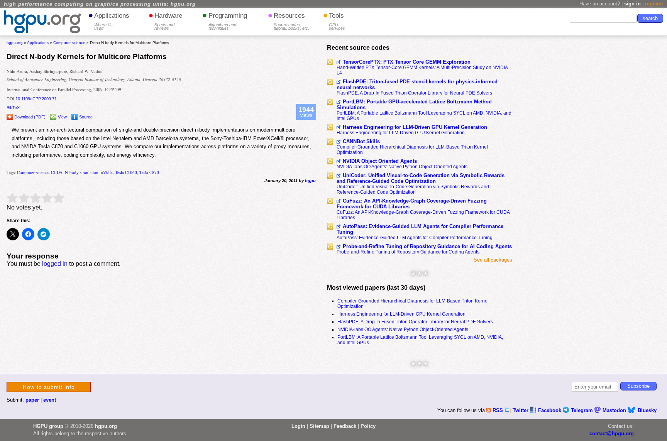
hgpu (310, 180)
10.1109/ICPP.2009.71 (36, 98)
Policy (368, 426)
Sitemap (319, 426)
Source (86, 117)
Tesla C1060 (126, 172)
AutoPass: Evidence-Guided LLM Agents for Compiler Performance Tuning (420, 229)
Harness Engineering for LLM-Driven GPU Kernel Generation (415, 127)
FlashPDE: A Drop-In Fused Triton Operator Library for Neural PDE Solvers (414, 93)
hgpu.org (15, 43)
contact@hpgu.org (611, 433)
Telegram (582, 410)
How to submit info (49, 387)
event (49, 400)
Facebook (550, 410)
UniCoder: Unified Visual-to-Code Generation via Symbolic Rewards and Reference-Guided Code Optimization (420, 178)
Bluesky (647, 410)
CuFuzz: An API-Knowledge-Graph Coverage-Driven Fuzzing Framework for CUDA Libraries (412, 204)
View (62, 117)
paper (32, 400)
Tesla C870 (149, 172)
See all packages (493, 260)
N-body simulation (81, 172)
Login (298, 426)
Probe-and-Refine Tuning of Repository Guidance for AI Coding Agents (427, 246)
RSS (498, 410)
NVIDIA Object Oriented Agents (380, 161)
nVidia (107, 172)
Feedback (345, 426)
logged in (55, 263)
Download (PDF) (30, 117)
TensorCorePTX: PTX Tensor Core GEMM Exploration (407, 62)
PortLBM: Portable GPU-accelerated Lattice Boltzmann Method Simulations (414, 104)
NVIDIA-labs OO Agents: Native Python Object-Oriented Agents (402, 166)
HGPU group (48, 426)
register (654, 4)
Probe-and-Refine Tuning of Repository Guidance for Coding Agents (408, 252)
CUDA (57, 172)
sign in (632, 4)
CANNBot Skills (361, 141)
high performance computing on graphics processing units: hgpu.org (100, 4)
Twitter (521, 410)
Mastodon (615, 410)
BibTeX (13, 107)
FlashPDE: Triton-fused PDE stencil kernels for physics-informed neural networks (417, 84)
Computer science (33, 172)
